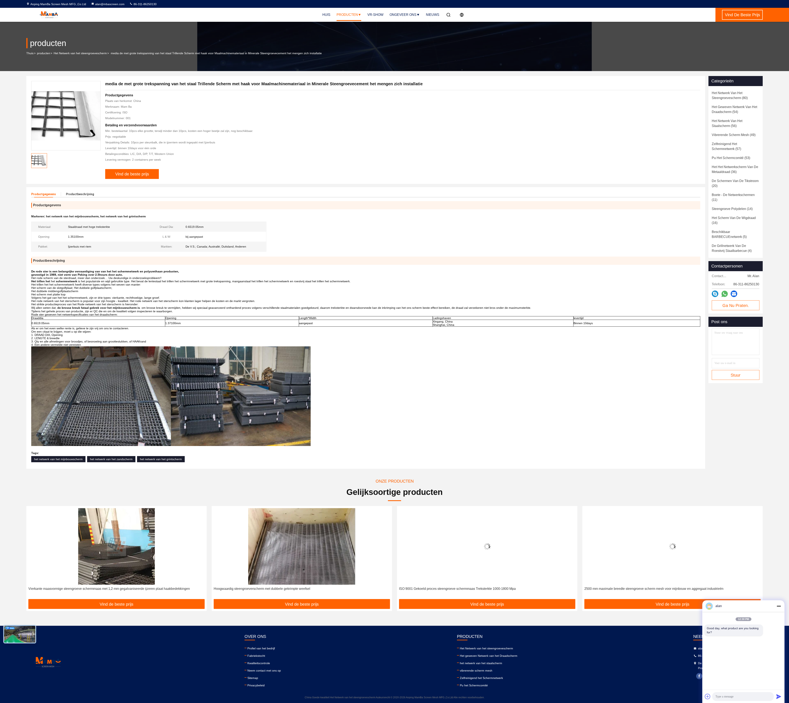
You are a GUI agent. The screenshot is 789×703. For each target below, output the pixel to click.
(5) (729, 234)
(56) (727, 123)
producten (43, 53)
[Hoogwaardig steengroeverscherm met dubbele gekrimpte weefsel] (116, 546)
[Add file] (708, 696)
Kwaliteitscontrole (258, 663)
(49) (734, 135)
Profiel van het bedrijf (261, 648)
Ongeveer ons (403, 14)
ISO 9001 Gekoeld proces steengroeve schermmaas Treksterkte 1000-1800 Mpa (272, 588)
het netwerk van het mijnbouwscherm (58, 459)
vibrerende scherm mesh (476, 670)
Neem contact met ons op (264, 670)
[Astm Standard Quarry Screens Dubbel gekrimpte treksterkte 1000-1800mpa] (672, 546)
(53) (731, 158)
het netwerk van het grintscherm (161, 459)
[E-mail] (734, 293)
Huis (326, 14)
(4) (732, 248)
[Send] (778, 696)
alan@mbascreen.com (110, 4)
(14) (732, 209)
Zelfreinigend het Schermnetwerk (481, 678)
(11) (733, 197)
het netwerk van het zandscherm (111, 459)
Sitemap (252, 678)
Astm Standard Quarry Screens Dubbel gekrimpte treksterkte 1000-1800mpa (639, 588)
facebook (699, 676)
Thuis (29, 53)
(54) (734, 109)
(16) (734, 220)
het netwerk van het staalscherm (481, 663)
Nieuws (432, 14)
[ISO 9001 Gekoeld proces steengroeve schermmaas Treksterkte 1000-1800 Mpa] (302, 546)
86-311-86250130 (145, 4)
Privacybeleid (256, 685)
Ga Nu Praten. (735, 305)
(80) (730, 95)
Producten (347, 14)
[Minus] (778, 606)
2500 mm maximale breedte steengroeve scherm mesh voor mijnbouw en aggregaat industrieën (468, 588)
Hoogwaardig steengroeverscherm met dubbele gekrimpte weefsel (76, 588)
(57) (726, 146)
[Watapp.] (724, 294)
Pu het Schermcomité (474, 685)
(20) (735, 183)
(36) (735, 169)
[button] (33, 554)
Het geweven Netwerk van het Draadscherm (488, 655)
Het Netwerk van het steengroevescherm (80, 53)
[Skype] (715, 293)
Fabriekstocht (256, 655)
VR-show (375, 14)
